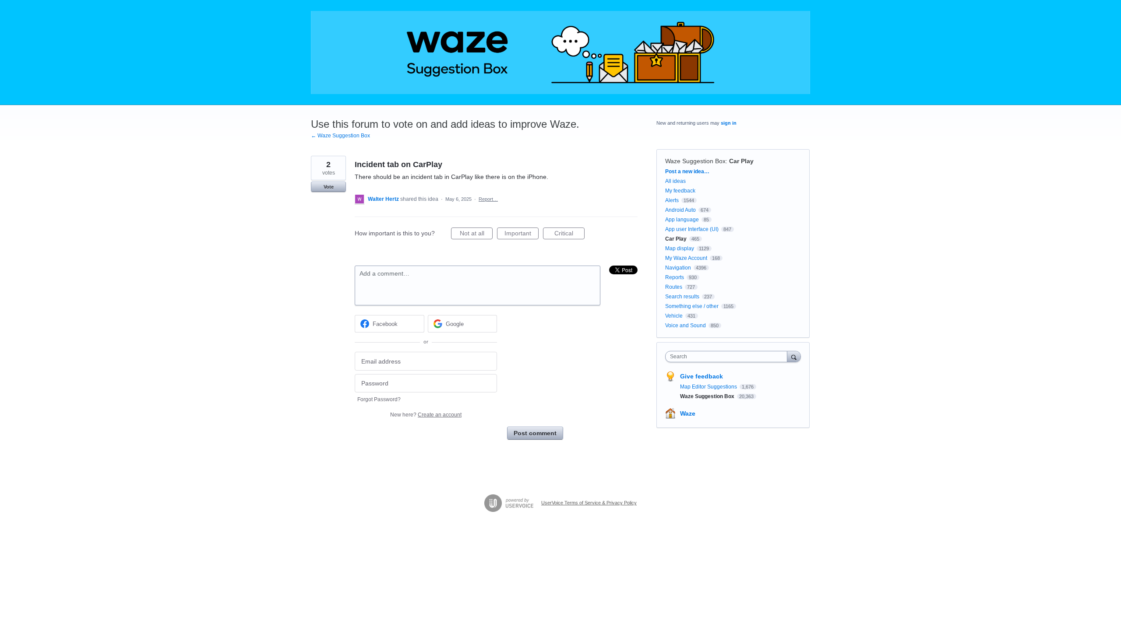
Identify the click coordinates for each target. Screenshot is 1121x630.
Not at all (476, 234)
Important (521, 234)
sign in (729, 123)
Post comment (535, 433)
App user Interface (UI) (692, 229)
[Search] (794, 356)
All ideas (675, 181)
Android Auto (680, 210)
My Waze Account (686, 258)
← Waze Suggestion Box (340, 136)
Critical (569, 234)
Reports (674, 277)
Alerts (672, 200)
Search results (682, 297)
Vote (329, 186)
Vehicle (674, 316)
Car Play (741, 161)
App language (682, 220)
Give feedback (701, 376)
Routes (673, 287)
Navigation (678, 268)
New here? (426, 415)
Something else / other (692, 306)
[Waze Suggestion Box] (560, 52)
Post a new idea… (687, 171)
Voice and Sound (685, 325)
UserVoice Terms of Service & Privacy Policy (589, 502)
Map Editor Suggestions (709, 387)
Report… (488, 199)
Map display (679, 248)
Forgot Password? (379, 399)
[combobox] (728, 357)
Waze (687, 413)
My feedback (680, 191)
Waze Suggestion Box (695, 161)
